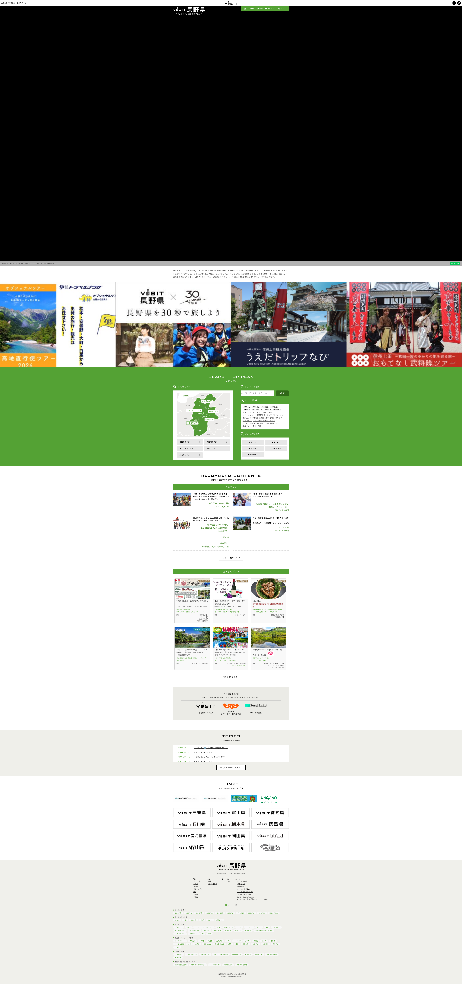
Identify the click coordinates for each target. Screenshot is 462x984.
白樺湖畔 (192, 941)
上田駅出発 (178, 954)
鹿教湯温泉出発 (272, 954)
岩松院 (255, 941)
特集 (261, 8)
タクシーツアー (262, 423)
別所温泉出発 (205, 954)
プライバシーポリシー (244, 894)
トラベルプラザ (214, 965)
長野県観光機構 (242, 965)
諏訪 (194, 892)
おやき (188, 927)
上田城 (201, 941)
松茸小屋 (193, 920)
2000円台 (189, 913)
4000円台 (256, 407)
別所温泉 (219, 941)
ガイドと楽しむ (253, 448)
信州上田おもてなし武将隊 (253, 418)
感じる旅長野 (212, 884)
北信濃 (195, 884)
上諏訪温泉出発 (191, 954)
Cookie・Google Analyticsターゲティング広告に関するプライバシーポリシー (253, 898)
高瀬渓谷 (273, 423)
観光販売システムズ (233, 974)
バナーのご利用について (245, 892)
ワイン (276, 415)
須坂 (229, 944)
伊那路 (195, 897)
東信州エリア (213, 411)
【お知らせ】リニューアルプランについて (210, 757)
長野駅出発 (260, 415)
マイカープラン (180, 930)
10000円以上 (275, 410)
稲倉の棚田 (207, 944)
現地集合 (248, 954)
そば (281, 415)
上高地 (253, 426)
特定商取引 (242, 974)
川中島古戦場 (179, 944)
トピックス (271, 8)
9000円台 (265, 410)
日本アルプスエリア (194, 411)
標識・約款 (240, 886)
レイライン (237, 941)
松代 (189, 944)
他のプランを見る (230, 677)
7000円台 (246, 410)
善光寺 (269, 415)
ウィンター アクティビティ (264, 421)
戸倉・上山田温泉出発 (221, 954)
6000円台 (274, 407)
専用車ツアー (193, 934)
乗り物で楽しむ (253, 442)
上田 (227, 941)
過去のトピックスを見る (230, 767)
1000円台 (178, 913)
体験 (272, 418)
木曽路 (195, 894)
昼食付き (219, 920)
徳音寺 (273, 941)
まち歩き (206, 930)
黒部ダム (246, 426)
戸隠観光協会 (228, 965)
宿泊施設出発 (236, 954)
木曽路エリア (192, 423)
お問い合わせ (241, 884)
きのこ (177, 920)
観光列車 (228, 930)
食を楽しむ (276, 442)
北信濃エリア (207, 401)
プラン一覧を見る (230, 557)
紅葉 (209, 934)
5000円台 (265, 407)
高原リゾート (268, 412)
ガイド (259, 927)
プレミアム (247, 412)
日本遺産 (248, 930)
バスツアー (279, 418)
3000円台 (246, 407)
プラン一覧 (250, 8)
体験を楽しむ (253, 454)
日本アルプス (197, 889)
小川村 (264, 941)
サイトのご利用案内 (243, 889)
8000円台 (256, 410)
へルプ (283, 8)
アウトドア (257, 412)
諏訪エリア (209, 419)
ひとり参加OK (276, 448)
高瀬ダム (255, 944)
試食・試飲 (217, 930)
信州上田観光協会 (181, 965)
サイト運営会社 (242, 881)
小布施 (247, 941)
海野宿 (197, 944)
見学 (267, 418)
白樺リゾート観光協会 (198, 965)
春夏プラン (247, 421)
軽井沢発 (245, 944)
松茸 (185, 920)
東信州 (195, 886)
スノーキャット (249, 415)
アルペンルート (249, 423)
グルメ (210, 920)
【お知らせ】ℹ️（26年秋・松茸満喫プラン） (211, 747)
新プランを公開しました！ (204, 752)
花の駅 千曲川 (219, 944)
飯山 (236, 944)
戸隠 (259, 426)
